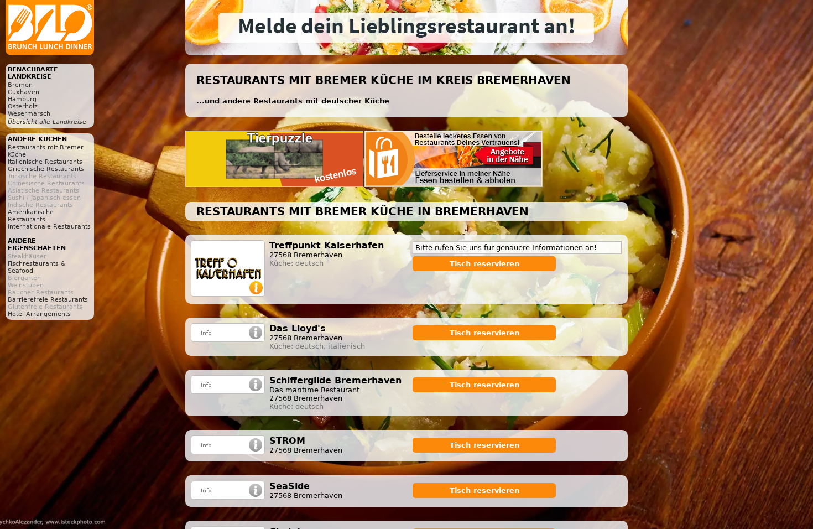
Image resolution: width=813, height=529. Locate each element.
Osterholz (23, 106)
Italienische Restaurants (45, 161)
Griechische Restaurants (46, 169)
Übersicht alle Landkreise (47, 122)
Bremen (20, 85)
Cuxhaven (23, 92)
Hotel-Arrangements (39, 314)
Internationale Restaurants (49, 226)
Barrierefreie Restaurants (48, 299)
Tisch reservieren (484, 264)
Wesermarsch (29, 113)
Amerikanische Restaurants (31, 216)
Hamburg (22, 99)
